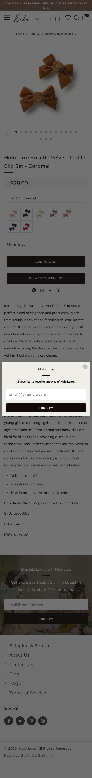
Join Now (46, 407)
